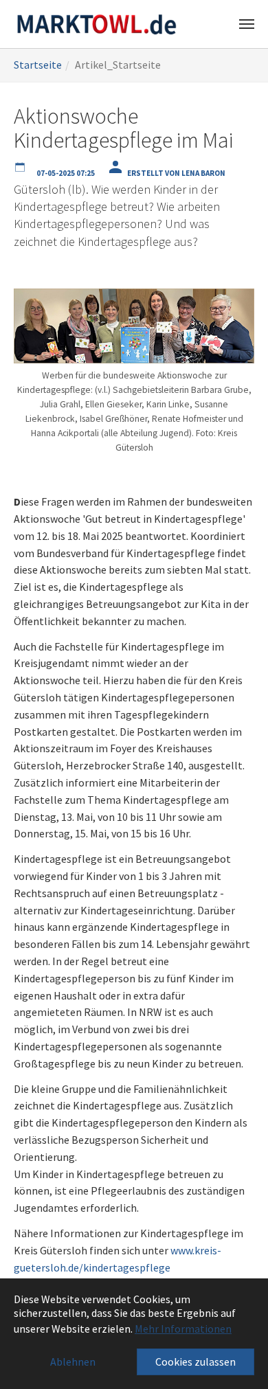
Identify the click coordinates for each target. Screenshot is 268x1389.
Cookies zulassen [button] (195, 1361)
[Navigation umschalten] (246, 24)
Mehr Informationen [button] (183, 1328)
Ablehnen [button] (73, 1361)
